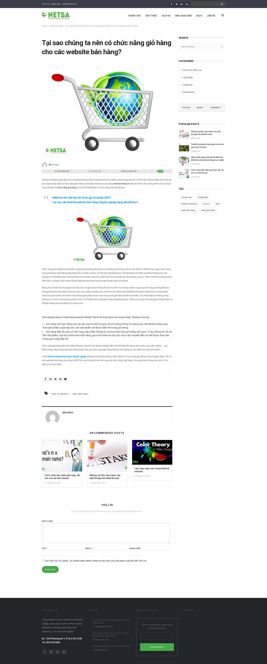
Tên (45, 548)
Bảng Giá (55, 4)
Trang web (134, 548)
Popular (186, 108)
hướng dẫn (203, 197)
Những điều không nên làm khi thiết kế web (112, 646)
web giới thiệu (208, 210)
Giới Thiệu (151, 15)
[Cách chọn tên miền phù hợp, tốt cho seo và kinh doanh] (62, 456)
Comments (215, 108)
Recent (200, 108)
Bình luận (47, 521)
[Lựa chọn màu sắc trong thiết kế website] (152, 453)
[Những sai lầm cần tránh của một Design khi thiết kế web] (107, 456)
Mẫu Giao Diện (183, 15)
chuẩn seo (186, 197)
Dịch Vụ (45, 4)
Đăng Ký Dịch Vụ (69, 4)
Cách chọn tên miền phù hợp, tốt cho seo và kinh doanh (62, 477)
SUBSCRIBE (156, 647)
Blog (199, 15)
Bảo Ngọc (55, 165)
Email (89, 548)
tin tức (206, 204)
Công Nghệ (188, 77)
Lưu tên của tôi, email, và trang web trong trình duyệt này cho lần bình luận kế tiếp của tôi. (96, 561)
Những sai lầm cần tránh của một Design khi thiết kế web (104, 477)
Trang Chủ (134, 15)
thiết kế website (60, 394)
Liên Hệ (211, 15)
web (218, 204)
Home (44, 26)
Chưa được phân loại (192, 70)
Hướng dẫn (188, 85)
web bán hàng (80, 394)
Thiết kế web (56, 26)
